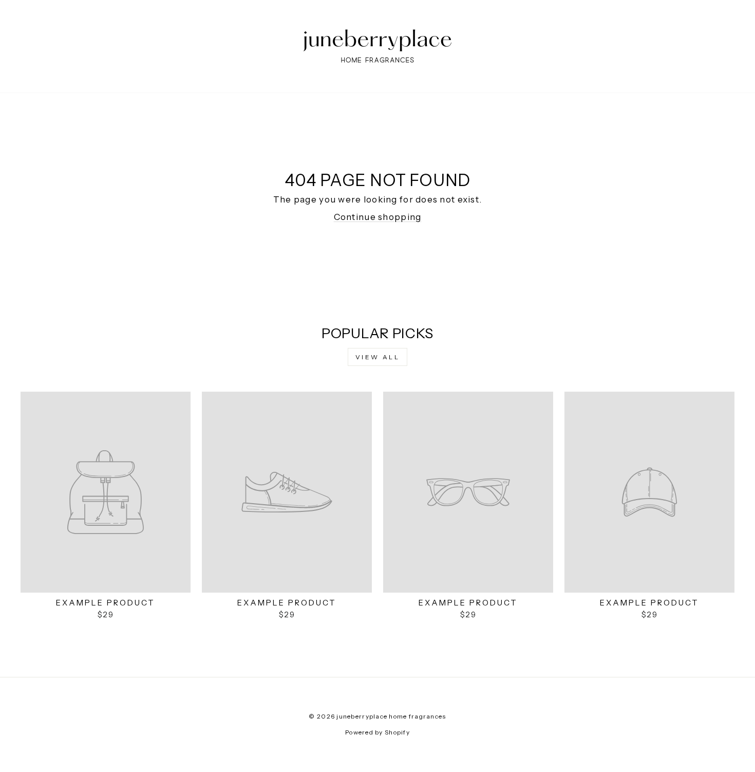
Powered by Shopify (377, 732)
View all (377, 357)
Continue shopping (378, 217)
